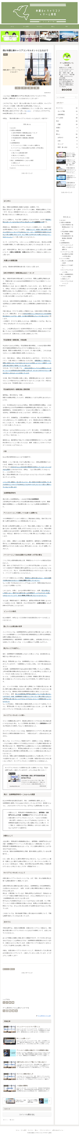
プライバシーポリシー (45, 1130)
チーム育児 (23, 1130)
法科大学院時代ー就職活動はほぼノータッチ (25, 133)
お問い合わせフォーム (57, 1130)
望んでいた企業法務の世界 (20, 153)
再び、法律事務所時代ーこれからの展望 (22, 160)
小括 (14, 140)
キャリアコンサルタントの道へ (21, 158)
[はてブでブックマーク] (30, 88)
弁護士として (16, 163)
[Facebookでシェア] (24, 88)
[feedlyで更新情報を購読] (13, 1010)
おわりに (13, 168)
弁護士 (13, 969)
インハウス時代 (15, 150)
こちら (28, 111)
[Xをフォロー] (4, 1010)
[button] (75, 97)
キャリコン (6, 969)
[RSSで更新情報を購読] (16, 1010)
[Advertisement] (27, 185)
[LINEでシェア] (36, 88)
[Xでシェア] (18, 88)
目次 (24, 124)
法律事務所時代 (15, 143)
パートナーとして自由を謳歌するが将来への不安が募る (28, 148)
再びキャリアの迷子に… (19, 155)
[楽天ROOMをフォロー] (10, 1010)
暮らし (36, 1130)
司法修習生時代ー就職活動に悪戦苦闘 (23, 138)
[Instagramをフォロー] (7, 1010)
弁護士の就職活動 (16, 130)
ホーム (17, 1130)
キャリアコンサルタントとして (21, 165)
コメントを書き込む (27, 1114)
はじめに (13, 128)
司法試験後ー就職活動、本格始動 (22, 135)
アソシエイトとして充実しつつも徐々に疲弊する (26, 145)
